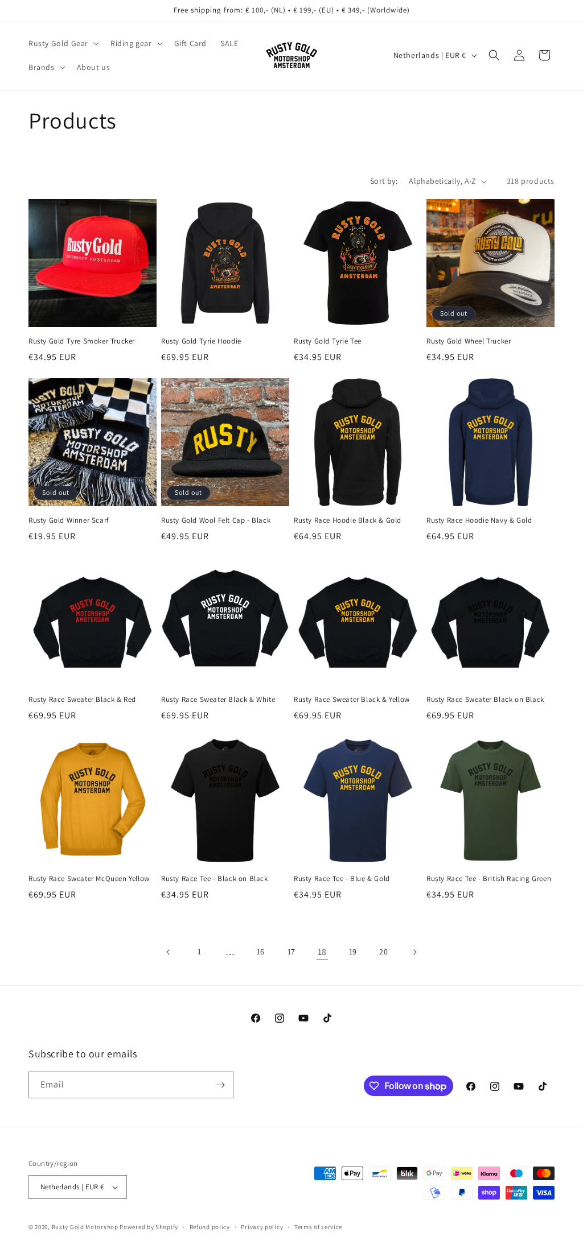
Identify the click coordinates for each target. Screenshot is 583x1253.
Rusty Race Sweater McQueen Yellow (89, 878)
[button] (63, 43)
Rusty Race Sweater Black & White (218, 699)
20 (383, 951)
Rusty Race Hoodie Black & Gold (347, 520)
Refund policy (210, 1227)
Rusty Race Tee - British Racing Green (488, 878)
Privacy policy (262, 1227)
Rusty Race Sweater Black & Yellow (352, 699)
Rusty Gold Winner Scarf (68, 520)
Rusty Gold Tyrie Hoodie (201, 341)
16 (261, 951)
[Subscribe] (220, 1085)
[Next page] (414, 952)
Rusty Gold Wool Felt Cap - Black (215, 520)
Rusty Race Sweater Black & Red (82, 699)
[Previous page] (168, 952)
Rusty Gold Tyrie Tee (328, 341)
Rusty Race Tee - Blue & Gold (342, 878)
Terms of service (318, 1227)
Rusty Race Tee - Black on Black (214, 878)
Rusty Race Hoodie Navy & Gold (479, 520)
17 (291, 951)
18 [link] (322, 952)
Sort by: (383, 181)
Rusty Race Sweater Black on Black (485, 699)
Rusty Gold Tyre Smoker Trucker (81, 341)
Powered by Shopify (149, 1227)
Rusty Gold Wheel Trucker (468, 341)
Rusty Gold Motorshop (85, 1227)
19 (353, 951)
